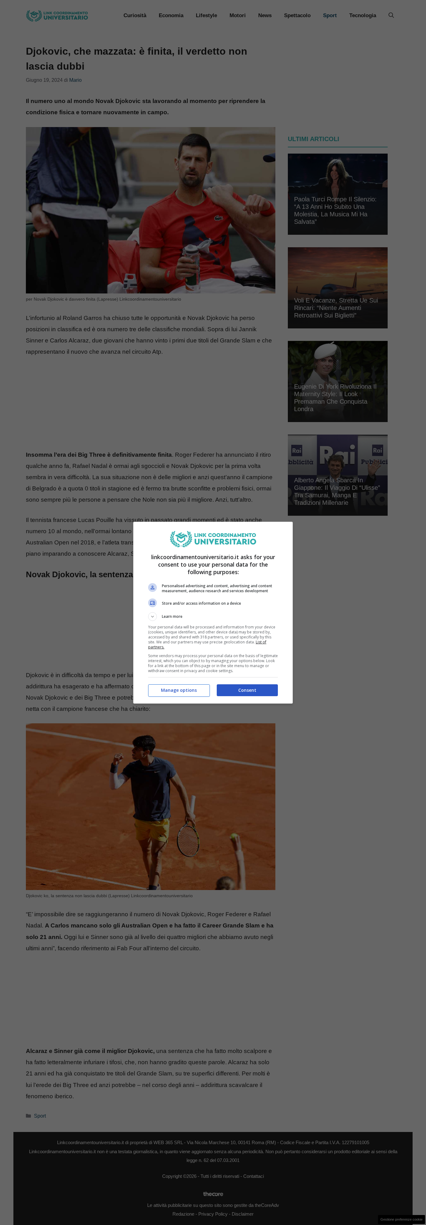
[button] (213, 616)
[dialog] (213, 613)
